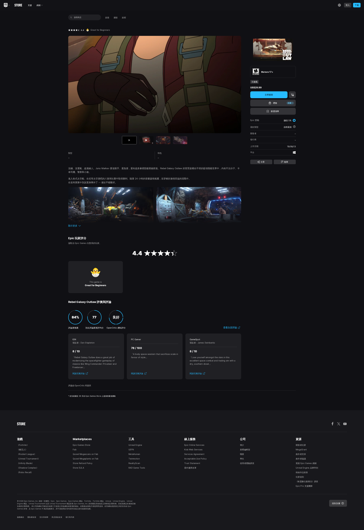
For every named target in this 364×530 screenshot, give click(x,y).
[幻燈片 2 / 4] (146, 140)
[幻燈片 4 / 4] (180, 140)
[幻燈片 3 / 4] (163, 140)
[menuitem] (107, 17)
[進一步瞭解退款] (294, 127)
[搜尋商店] (71, 17)
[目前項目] (129, 140)
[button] (154, 226)
